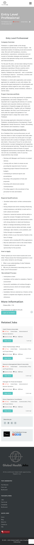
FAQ (2, 527)
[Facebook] (16, 434)
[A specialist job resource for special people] (4, 3)
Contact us (4, 524)
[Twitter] (18, 434)
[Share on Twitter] (8, 423)
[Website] (13, 434)
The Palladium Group (19, 432)
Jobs (2, 499)
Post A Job (4, 502)
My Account (4, 489)
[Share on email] (15, 423)
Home (2, 517)
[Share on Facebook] (5, 423)
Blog (2, 519)
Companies (4, 504)
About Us (3, 522)
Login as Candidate (9, 312)
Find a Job (4, 487)
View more (7, 340)
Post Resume (4, 484)
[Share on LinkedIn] (11, 423)
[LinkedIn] (20, 434)
